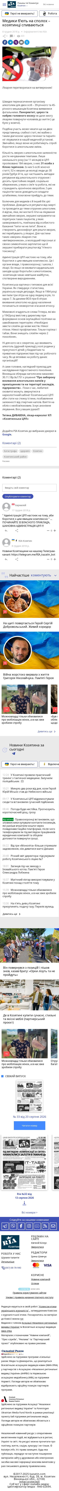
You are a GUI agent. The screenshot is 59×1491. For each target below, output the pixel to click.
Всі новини (48, 4)
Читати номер (29, 1125)
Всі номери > (29, 1212)
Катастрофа (10, 450)
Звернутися (37, 1246)
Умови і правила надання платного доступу (29, 1297)
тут (21, 1318)
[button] (4, 4)
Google (6, 434)
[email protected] (29, 1481)
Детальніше (7, 1261)
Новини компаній (40, 1279)
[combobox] (42, 575)
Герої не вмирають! (22, 13)
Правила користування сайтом (29, 1292)
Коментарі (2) (11, 443)
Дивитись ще (47, 732)
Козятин (37, 450)
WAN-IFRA (6, 1331)
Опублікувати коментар (18, 496)
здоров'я (25, 450)
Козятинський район (15, 456)
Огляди (35, 1283)
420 (20, 36)
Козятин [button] (21, 5)
